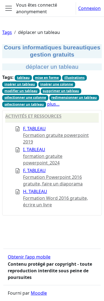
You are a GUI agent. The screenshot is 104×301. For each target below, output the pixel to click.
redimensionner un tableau (74, 97)
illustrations (74, 77)
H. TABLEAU (35, 191)
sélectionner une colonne (25, 97)
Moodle (39, 293)
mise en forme (47, 77)
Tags (7, 32)
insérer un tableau (19, 84)
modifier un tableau (20, 91)
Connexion (89, 8)
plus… (53, 104)
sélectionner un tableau (24, 104)
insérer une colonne (56, 84)
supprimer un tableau (61, 91)
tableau (23, 77)
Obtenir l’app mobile (29, 257)
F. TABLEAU (34, 129)
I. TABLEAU (34, 149)
